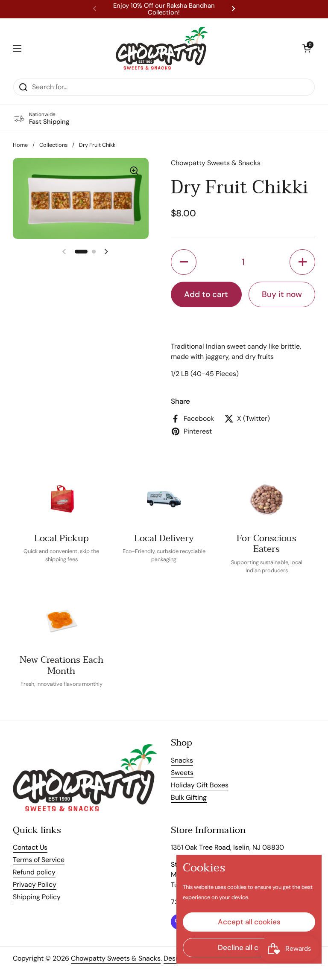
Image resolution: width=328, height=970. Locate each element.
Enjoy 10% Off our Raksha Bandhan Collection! (164, 9)
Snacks (182, 760)
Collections (53, 145)
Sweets (182, 772)
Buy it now (282, 294)
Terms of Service (38, 859)
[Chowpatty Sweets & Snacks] (162, 48)
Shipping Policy (37, 896)
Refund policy (34, 872)
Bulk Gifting (189, 797)
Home (20, 145)
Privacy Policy (34, 884)
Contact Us (30, 847)
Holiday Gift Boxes (199, 785)
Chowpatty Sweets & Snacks (116, 958)
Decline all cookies (249, 947)
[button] (306, 48)
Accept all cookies (249, 921)
